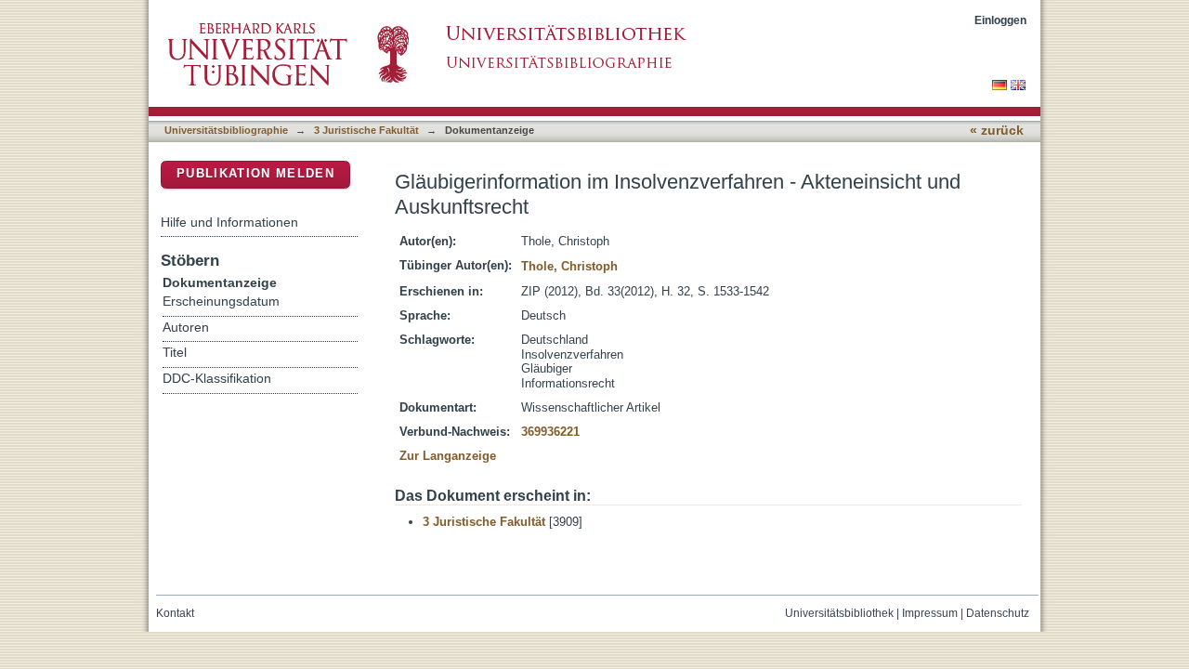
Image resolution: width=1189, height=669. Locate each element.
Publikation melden (255, 173)
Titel (175, 353)
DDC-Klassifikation (217, 379)
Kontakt (175, 613)
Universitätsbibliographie (226, 130)
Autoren (186, 327)
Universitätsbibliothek (839, 613)
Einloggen (1000, 20)
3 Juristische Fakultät (366, 130)
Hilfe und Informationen (229, 222)
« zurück (997, 131)
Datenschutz (997, 613)
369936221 (550, 432)
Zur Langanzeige (447, 456)
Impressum (930, 613)
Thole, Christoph (569, 266)
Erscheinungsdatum (221, 301)
